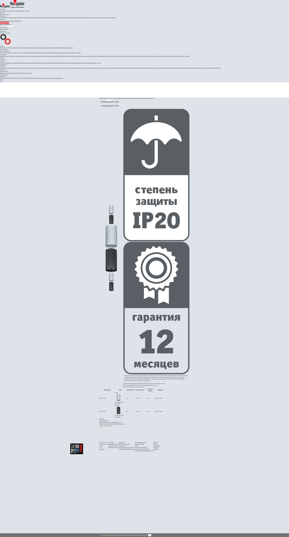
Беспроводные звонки (95, 68)
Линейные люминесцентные (34, 47)
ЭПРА (190, 68)
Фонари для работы (13, 63)
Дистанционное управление (123, 68)
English (6, 24)
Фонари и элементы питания (3, 59)
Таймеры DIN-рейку (146, 68)
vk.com (101, 446)
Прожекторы (37, 56)
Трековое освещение (65, 56)
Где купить (2, 9)
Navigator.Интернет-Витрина (24, 17)
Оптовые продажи (15, 11)
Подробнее (118, 404)
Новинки (2, 14)
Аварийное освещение (106, 56)
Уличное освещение (117, 56)
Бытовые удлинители (5, 78)
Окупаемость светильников (91, 17)
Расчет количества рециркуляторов (107, 17)
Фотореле (186, 68)
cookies (111, 535)
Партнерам (2, 16)
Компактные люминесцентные (19, 47)
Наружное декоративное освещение (90, 56)
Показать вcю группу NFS (106, 425)
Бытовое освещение (76, 56)
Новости (2, 12)
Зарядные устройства (86, 63)
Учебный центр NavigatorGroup (40, 17)
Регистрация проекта (53, 17)
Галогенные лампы (46, 47)
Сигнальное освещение (143, 56)
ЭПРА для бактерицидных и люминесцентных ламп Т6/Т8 (206, 68)
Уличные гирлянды (56, 52)
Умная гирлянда (77, 52)
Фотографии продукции (77, 17)
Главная (101, 98)
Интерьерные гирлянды (45, 52)
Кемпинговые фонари (34, 63)
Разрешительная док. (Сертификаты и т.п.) (110, 422)
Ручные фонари (4, 63)
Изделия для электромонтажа (7, 73)
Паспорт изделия (103, 420)
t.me (100, 447)
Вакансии (14, 21)
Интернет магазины (25, 11)
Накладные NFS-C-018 (148, 98)
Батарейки (78, 63)
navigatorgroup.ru (104, 444)
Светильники (3, 54)
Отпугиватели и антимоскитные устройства (179, 56)
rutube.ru (101, 449)
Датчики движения (67, 68)
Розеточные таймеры (135, 68)
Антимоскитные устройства (108, 68)
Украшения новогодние (67, 52)
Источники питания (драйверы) (23, 68)
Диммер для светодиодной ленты (53, 68)
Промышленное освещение (27, 56)
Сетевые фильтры (30, 78)
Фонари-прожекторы (23, 63)
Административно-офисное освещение (10, 56)
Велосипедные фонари (45, 63)
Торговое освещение (46, 56)
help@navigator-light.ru (119, 424)
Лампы (1, 46)
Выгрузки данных (63, 17)
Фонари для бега (96, 63)
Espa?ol (2, 24)
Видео (69, 17)
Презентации (14, 17)
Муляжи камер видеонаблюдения (159, 68)
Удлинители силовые (40, 78)
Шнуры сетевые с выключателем (54, 78)
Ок (149, 535)
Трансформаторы (180, 68)
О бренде (2, 19)
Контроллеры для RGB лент (38, 68)
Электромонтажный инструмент (23, 73)
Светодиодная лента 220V (32, 52)
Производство (8, 21)
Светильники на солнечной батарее (158, 56)
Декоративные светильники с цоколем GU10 (131, 98)
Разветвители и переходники (18, 78)
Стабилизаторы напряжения (7, 68)
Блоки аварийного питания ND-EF (81, 68)
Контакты (18, 21)
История (2, 21)
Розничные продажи (5, 11)
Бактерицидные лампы (67, 47)
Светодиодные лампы (5, 47)
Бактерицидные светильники (129, 56)
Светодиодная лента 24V (6, 52)
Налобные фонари (56, 63)
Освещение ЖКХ (55, 56)
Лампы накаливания (56, 47)
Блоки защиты (172, 68)
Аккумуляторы (72, 63)
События (7, 14)
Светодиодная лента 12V (19, 52)
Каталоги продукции (5, 17)
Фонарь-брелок (64, 63)
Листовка (101, 419)
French (9, 24)
